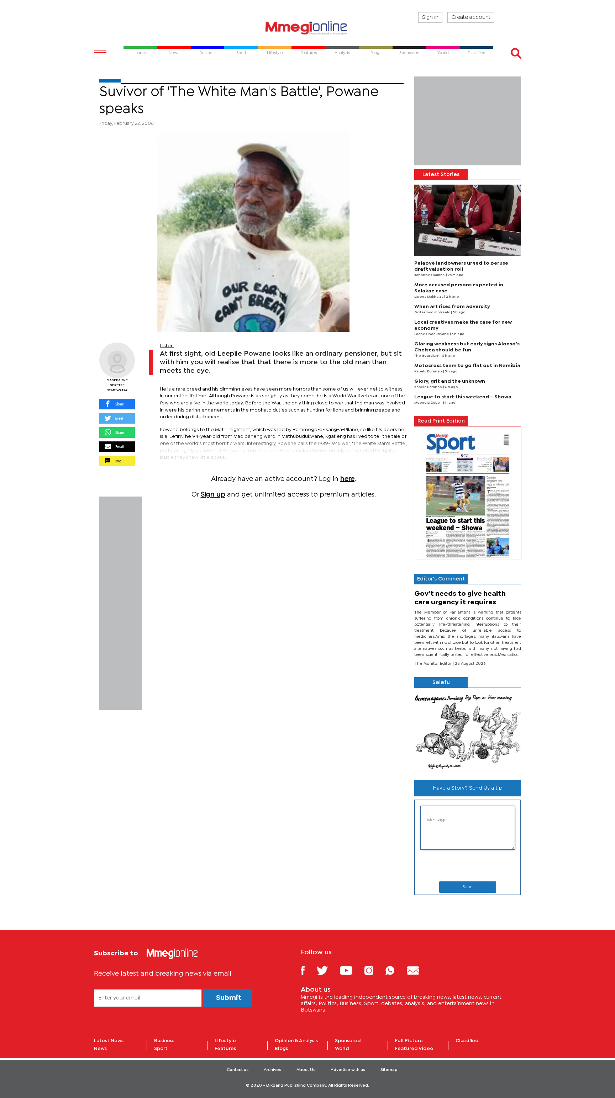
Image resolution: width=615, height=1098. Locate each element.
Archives (272, 1070)
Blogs (281, 1048)
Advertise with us (348, 1070)
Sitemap (389, 1070)
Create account (470, 17)
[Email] (418, 970)
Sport (161, 1048)
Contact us (237, 1070)
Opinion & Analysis (296, 1041)
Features (225, 1048)
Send (468, 887)
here (347, 479)
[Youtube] (351, 970)
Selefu (441, 682)
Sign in (430, 17)
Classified (467, 1041)
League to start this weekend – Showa (462, 397)
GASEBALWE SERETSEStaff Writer (117, 385)
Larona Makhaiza (429, 296)
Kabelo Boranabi (428, 371)
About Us (305, 1070)
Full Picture (409, 1041)
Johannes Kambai (430, 275)
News (100, 1048)
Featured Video (414, 1048)
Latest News (108, 1041)
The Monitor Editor (433, 663)
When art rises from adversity (452, 306)
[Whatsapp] (395, 970)
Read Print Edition (441, 421)
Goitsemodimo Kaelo (432, 312)
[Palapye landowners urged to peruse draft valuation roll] (467, 220)
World (342, 1048)
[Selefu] (467, 731)
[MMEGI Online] (307, 27)
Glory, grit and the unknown (449, 381)
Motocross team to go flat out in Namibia (467, 366)
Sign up (213, 495)
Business (164, 1041)
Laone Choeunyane (432, 334)
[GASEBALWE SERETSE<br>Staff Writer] (117, 360)
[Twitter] (327, 970)
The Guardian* (427, 355)
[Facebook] (308, 970)
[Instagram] (374, 970)
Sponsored (348, 1041)
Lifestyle (225, 1041)
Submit (229, 998)
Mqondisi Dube (427, 402)
